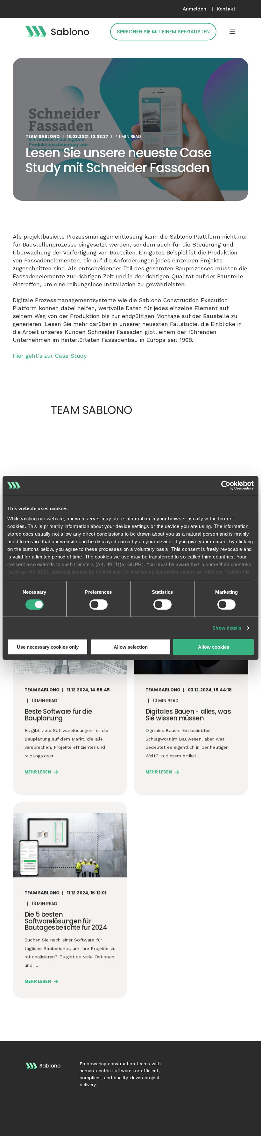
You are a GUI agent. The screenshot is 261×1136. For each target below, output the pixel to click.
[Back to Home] (57, 31)
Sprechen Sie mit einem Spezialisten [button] (163, 31)
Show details (226, 628)
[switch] (98, 604)
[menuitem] (194, 9)
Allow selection (131, 647)
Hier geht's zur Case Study (50, 355)
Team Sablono (42, 136)
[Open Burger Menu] (232, 31)
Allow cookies (213, 647)
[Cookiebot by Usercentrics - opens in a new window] (226, 485)
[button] (11, 1125)
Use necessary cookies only (48, 647)
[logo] (42, 1064)
